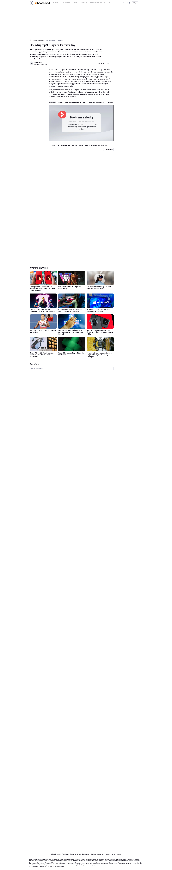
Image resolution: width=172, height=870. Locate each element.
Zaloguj (135, 3)
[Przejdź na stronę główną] (31, 4)
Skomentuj (101, 63)
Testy (76, 3)
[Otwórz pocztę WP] (122, 3)
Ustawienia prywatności (113, 854)
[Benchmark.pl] (44, 3)
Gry (109, 3)
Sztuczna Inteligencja (97, 3)
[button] (128, 3)
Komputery (66, 3)
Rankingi (84, 3)
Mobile (55, 3)
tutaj (63, 866)
